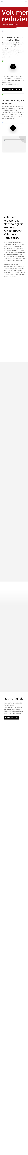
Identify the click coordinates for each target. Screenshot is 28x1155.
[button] (26, 2)
